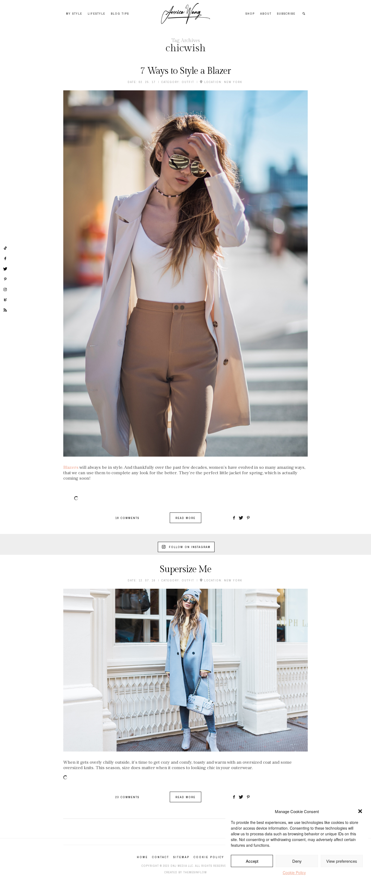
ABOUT (266, 13)
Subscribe (286, 13)
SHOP (250, 13)
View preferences (341, 861)
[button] (360, 811)
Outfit (188, 82)
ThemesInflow (195, 872)
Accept (252, 861)
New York (233, 82)
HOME (142, 857)
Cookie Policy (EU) (214, 857)
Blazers (70, 467)
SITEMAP (181, 857)
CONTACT (160, 857)
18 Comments (127, 518)
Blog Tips (120, 13)
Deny (297, 861)
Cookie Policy (294, 872)
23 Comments (127, 797)
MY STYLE (74, 13)
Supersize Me (185, 569)
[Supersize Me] (185, 670)
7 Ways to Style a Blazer (185, 71)
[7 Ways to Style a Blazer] (185, 273)
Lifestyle (96, 13)
